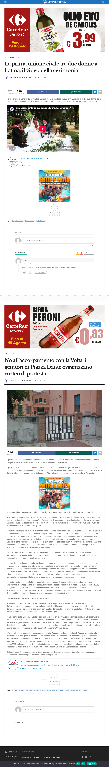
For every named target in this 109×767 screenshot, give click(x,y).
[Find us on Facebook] (82, 757)
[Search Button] (103, 2)
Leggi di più (92, 764)
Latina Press (13, 756)
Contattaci (56, 757)
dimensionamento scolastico (22, 690)
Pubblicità (46, 757)
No (83, 764)
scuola (85, 690)
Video (12, 57)
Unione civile (29, 221)
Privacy (36, 757)
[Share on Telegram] (95, 92)
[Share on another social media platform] (100, 92)
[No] (106, 764)
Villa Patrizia (41, 221)
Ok (78, 764)
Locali (18, 57)
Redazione (14, 77)
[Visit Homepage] (54, 2)
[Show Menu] (5, 2)
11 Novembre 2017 (28, 77)
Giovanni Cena (52, 690)
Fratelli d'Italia (39, 690)
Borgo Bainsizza (17, 221)
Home (6, 57)
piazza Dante (75, 690)
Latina (12, 353)
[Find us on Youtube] (86, 757)
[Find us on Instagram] (90, 757)
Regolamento (26, 757)
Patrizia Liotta (64, 690)
